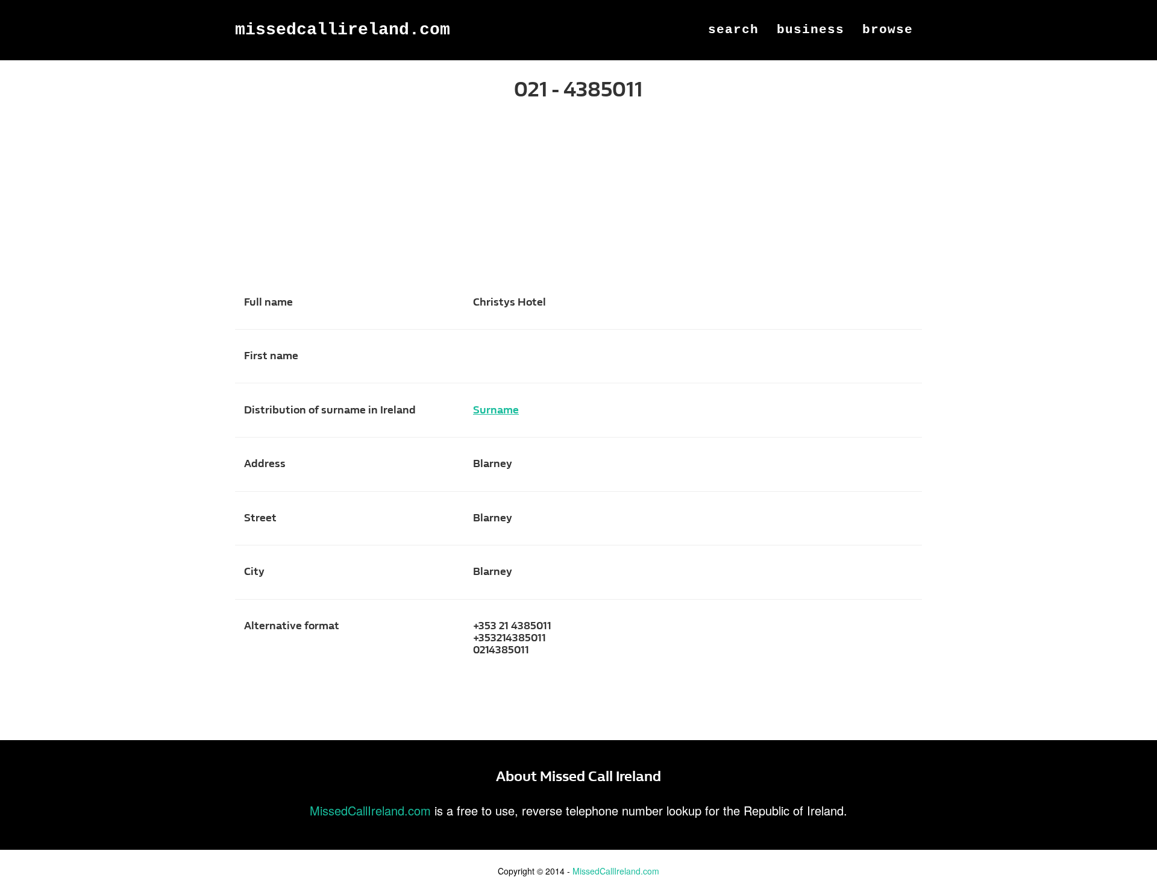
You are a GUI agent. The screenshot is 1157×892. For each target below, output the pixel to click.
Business (810, 30)
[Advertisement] (578, 203)
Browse (887, 30)
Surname (496, 410)
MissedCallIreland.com (342, 29)
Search (733, 30)
